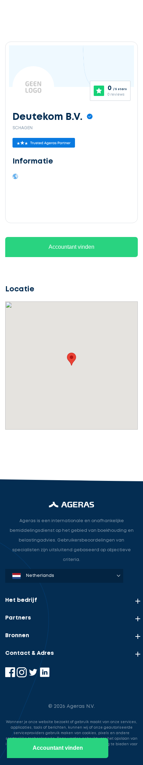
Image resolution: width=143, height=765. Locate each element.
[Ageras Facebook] (11, 675)
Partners (18, 618)
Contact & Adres (29, 653)
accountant (27, 417)
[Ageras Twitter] (34, 675)
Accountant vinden (71, 247)
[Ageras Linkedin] (45, 675)
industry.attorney (35, 449)
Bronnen (17, 635)
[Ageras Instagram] (22, 675)
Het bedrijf (21, 600)
